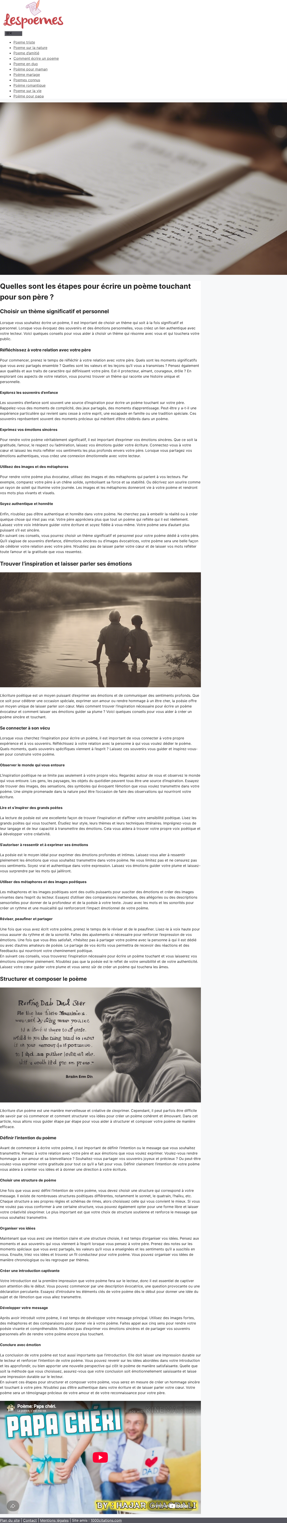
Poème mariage (26, 74)
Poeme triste (24, 42)
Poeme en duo (25, 64)
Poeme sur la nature (30, 47)
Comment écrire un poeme (36, 58)
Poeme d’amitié (26, 53)
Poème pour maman (30, 69)
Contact (30, 1520)
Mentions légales (54, 1520)
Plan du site (10, 1520)
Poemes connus (26, 80)
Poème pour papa (28, 96)
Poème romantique (29, 85)
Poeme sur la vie (27, 90)
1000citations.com (106, 1520)
